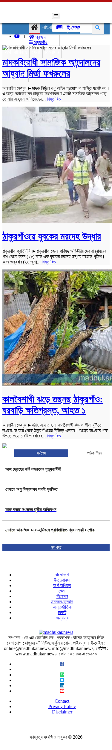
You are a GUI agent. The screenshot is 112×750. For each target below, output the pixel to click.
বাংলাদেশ (50, 27)
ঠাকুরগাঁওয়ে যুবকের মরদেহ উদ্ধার (51, 236)
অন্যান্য (12, 76)
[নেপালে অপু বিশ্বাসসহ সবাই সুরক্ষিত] (31, 496)
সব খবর (56, 547)
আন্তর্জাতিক (49, 64)
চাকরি (70, 64)
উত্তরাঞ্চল (41, 40)
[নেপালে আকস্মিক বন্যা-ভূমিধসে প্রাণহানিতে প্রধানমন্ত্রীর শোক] (50, 537)
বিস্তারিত (54, 98)
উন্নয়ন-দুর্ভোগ (18, 64)
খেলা (36, 52)
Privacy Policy (62, 706)
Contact (62, 701)
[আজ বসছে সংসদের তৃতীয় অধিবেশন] (30, 516)
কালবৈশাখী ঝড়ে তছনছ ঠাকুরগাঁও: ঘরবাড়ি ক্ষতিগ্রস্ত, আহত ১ (52, 405)
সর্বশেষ (41, 453)
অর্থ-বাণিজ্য (15, 52)
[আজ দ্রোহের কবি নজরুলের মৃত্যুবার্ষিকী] (33, 476)
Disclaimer (62, 711)
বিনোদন (52, 52)
